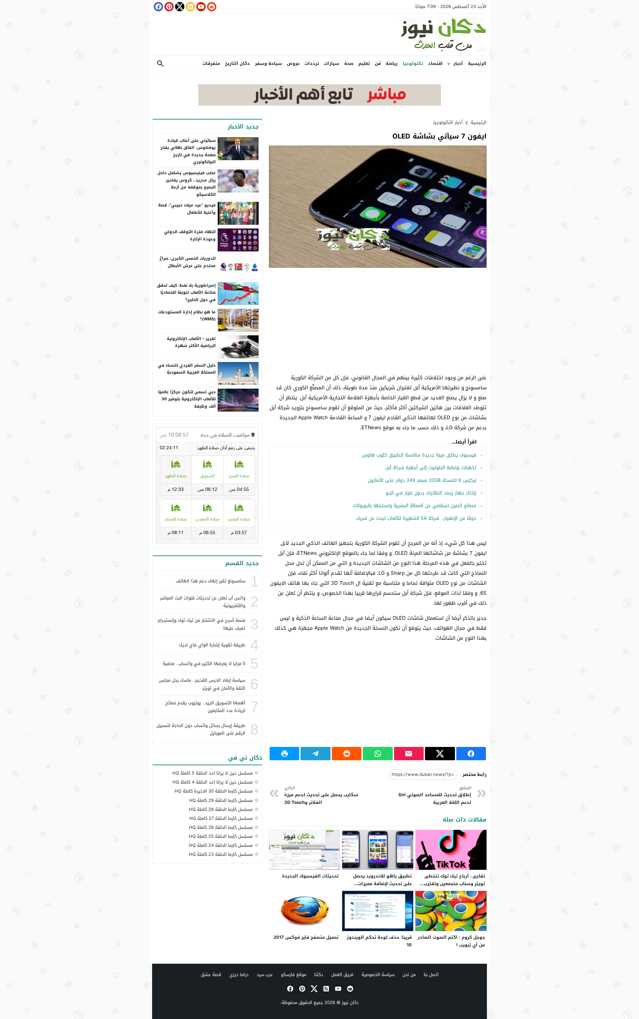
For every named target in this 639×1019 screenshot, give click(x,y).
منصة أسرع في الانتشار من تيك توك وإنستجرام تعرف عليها (201, 624)
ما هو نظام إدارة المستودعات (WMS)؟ (187, 315)
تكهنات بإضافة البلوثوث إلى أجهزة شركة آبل (430, 467)
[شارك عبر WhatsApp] (377, 754)
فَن (378, 63)
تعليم (364, 63)
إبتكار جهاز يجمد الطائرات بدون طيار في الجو (431, 493)
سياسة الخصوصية (377, 974)
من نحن (409, 974)
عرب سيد (265, 974)
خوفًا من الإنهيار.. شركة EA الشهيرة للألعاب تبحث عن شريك (416, 518)
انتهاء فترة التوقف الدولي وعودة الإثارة (190, 235)
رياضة (392, 63)
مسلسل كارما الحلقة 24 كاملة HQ (221, 845)
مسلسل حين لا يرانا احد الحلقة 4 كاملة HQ (212, 782)
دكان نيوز (350, 1002)
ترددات (312, 63)
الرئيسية (477, 63)
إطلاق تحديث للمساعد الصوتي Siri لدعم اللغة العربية (434, 795)
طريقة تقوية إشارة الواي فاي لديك (212, 645)
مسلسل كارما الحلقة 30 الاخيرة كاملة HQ (214, 791)
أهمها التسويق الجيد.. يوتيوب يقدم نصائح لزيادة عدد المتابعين (205, 707)
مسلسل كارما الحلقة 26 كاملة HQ (221, 827)
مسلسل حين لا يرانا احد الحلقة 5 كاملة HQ (212, 773)
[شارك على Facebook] (471, 754)
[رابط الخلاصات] (189, 6)
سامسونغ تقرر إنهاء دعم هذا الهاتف (210, 581)
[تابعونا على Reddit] (211, 6)
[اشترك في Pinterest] (168, 6)
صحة (348, 63)
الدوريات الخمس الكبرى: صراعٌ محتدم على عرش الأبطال (187, 262)
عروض (293, 63)
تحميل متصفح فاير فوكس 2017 (306, 937)
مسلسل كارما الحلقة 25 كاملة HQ (221, 836)
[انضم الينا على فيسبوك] (157, 6)
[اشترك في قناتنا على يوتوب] (200, 6)
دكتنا (318, 974)
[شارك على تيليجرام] (315, 754)
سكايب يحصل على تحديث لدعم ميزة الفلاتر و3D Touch (321, 795)
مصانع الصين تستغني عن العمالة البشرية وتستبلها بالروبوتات (414, 505)
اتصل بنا (431, 974)
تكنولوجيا (413, 63)
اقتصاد (435, 63)
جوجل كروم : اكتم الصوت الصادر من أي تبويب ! (451, 941)
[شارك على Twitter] (440, 754)
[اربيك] (319, 104)
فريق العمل (342, 974)
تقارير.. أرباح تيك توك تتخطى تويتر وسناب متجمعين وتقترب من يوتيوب (454, 883)
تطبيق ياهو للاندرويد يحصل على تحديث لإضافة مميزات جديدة (382, 883)
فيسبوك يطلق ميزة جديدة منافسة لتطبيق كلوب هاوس (418, 455)
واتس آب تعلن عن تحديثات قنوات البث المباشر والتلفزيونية (202, 602)
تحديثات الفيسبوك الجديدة (310, 876)
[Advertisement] (378, 321)
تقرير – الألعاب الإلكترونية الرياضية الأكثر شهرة (191, 342)
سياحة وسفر (268, 63)
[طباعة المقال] (284, 754)
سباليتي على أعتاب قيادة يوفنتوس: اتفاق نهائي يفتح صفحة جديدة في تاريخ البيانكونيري (188, 151)
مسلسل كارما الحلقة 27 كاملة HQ (221, 818)
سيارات (331, 63)
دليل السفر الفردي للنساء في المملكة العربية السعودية (187, 369)
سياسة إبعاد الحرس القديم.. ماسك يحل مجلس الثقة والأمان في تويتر (202, 684)
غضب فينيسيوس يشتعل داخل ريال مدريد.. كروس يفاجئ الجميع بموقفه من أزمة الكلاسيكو (186, 183)
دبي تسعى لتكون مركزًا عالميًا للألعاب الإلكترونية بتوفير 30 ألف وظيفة (187, 399)
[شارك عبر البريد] (409, 754)
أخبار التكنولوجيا (448, 122)
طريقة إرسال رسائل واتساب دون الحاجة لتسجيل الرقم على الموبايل (200, 729)
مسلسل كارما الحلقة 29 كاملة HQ (221, 800)
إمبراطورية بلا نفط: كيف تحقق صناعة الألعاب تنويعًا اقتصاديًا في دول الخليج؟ (186, 292)
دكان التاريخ (237, 63)
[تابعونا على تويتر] (179, 6)
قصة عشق (211, 974)
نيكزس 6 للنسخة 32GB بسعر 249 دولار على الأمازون (422, 480)
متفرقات (211, 63)
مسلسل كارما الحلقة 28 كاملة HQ (221, 809)
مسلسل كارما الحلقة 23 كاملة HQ (221, 854)
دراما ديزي (239, 974)
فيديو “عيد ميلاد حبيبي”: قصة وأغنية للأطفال (187, 208)
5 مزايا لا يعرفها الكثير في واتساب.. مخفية (204, 663)
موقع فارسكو (293, 974)
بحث (160, 64)
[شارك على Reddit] (346, 754)
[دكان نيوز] (319, 34)
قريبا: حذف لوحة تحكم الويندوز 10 (379, 941)
